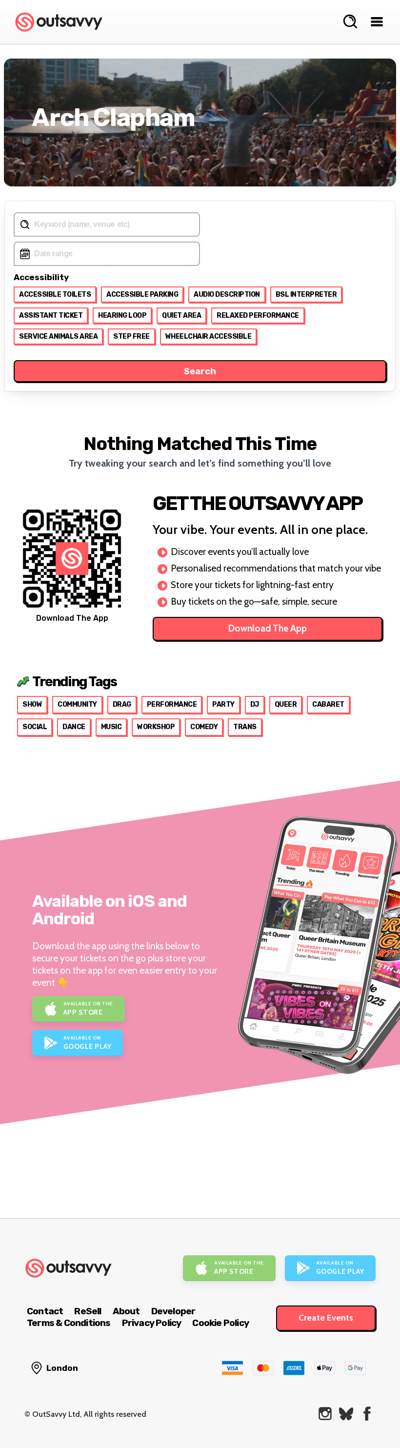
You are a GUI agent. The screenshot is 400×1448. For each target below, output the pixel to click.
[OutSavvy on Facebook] (367, 1413)
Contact (45, 1311)
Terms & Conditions (69, 1322)
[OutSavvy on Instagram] (325, 1413)
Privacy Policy (151, 1322)
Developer (173, 1311)
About (126, 1311)
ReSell (87, 1311)
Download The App (267, 628)
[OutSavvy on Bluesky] (346, 1413)
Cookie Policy (220, 1322)
